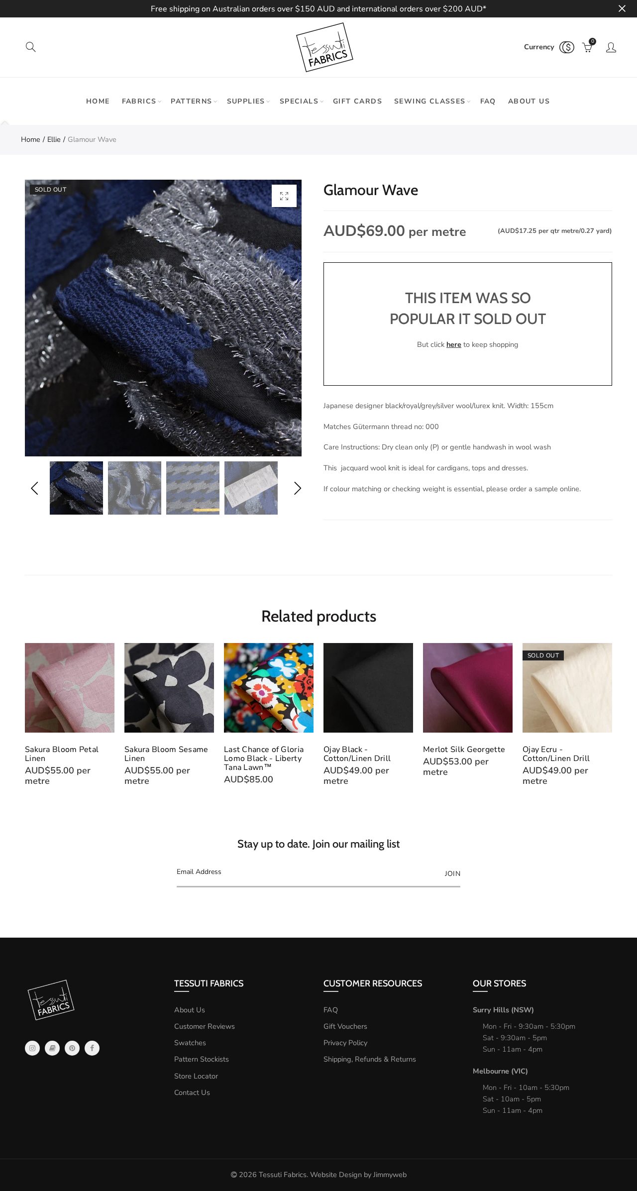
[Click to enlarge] (284, 196)
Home (98, 101)
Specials (299, 101)
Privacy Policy (345, 1043)
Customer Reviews (204, 1026)
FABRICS (139, 101)
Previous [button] (34, 488)
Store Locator (196, 1076)
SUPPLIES (246, 101)
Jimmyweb (390, 1175)
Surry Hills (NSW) (503, 1010)
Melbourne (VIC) (500, 1071)
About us (529, 101)
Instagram (32, 1048)
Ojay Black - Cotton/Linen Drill (357, 754)
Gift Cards (357, 101)
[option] (163, 318)
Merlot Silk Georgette (464, 749)
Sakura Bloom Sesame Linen (166, 754)
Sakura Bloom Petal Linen (62, 754)
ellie (54, 139)
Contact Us (192, 1092)
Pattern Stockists (201, 1059)
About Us (189, 1010)
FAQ (488, 101)
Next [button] (297, 488)
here (453, 344)
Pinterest (72, 1048)
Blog (52, 1048)
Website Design (336, 1175)
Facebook (92, 1048)
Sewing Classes (430, 101)
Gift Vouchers (345, 1026)
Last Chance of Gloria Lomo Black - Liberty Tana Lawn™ (264, 758)
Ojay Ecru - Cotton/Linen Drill (556, 754)
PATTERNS (191, 101)
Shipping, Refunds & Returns (369, 1059)
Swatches (190, 1043)
